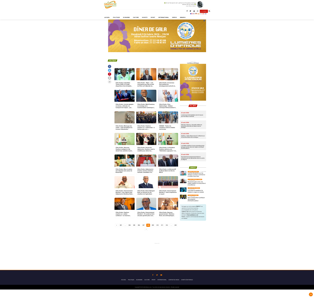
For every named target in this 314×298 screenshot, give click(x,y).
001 (121, 225)
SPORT (153, 17)
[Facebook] (152, 274)
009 (153, 225)
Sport (154, 279)
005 (134, 225)
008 (148, 225)
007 (143, 225)
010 (157, 225)
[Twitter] (157, 274)
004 (130, 225)
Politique (131, 279)
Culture (147, 279)
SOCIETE (144, 17)
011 (162, 225)
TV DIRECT (204, 11)
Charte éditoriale (187, 279)
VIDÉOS (174, 17)
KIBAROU (182, 17)
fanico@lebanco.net (192, 215)
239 (175, 225)
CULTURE (136, 17)
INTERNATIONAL (163, 17)
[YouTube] (161, 274)
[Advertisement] (157, 255)
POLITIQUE (116, 17)
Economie (139, 279)
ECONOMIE (126, 17)
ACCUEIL (107, 17)
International (162, 279)
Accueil (123, 279)
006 (139, 225)
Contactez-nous (174, 279)
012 (167, 225)
